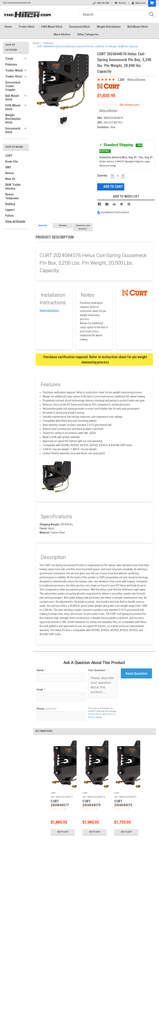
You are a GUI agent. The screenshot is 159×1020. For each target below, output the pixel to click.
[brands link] (108, 86)
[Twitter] (121, 204)
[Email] (106, 204)
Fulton (9, 215)
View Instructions (49, 310)
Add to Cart (62, 832)
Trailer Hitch (26, 26)
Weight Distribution (109, 26)
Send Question (136, 673)
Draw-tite (11, 161)
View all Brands (15, 221)
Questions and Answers (83, 227)
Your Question (98, 670)
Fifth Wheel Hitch (51, 26)
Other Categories (88, 34)
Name (41, 670)
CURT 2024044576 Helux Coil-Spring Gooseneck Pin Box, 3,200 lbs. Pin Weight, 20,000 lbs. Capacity (87, 46)
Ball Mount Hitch (137, 26)
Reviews (63, 225)
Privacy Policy (95, 714)
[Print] (114, 204)
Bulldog (10, 204)
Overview (42, 225)
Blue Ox (10, 179)
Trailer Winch (14, 70)
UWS (8, 167)
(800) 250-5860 (103, 3)
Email (41, 689)
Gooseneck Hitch (79, 26)
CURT (9, 156)
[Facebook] (99, 204)
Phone (47, 708)
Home (8, 26)
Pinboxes (11, 64)
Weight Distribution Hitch (13, 118)
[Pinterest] (128, 204)
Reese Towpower (12, 196)
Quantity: (102, 175)
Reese (9, 173)
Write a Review (136, 79)
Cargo (9, 58)
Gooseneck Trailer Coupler (12, 86)
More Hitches (62, 34)
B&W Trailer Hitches (13, 186)
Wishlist (122, 3)
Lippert (10, 210)
